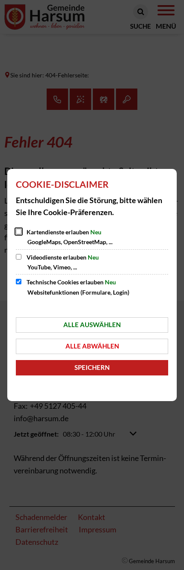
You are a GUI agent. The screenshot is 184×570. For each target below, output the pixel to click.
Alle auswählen (92, 324)
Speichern (92, 367)
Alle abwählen (92, 346)
